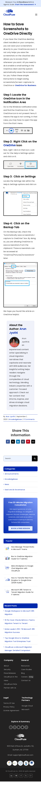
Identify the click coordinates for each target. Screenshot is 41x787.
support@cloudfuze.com (23, 755)
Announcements (12, 474)
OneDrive (9, 145)
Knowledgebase (15, 419)
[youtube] (16, 775)
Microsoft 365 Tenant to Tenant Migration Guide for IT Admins (22, 592)
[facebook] (21, 775)
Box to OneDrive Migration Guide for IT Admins (22, 557)
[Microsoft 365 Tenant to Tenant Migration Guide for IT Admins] (7, 591)
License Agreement (11, 710)
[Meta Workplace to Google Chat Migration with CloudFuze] (7, 567)
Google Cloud (27, 706)
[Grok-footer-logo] (26, 726)
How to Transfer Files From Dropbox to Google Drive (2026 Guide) (22, 580)
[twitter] (26, 775)
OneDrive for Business (25, 85)
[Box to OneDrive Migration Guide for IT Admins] (7, 558)
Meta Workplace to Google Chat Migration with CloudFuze (22, 568)
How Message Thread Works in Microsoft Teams (22, 548)
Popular (9, 541)
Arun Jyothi (10, 416)
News (7, 484)
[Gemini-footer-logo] (22, 726)
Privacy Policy (8, 707)
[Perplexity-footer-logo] (15, 726)
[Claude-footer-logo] (18, 726)
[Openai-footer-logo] (11, 726)
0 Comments (29, 419)
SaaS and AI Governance (15, 490)
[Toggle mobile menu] (36, 14)
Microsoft (25, 709)
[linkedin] (11, 775)
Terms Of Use (9, 703)
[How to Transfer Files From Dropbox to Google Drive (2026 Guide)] (7, 579)
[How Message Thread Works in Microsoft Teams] (7, 548)
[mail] (30, 775)
